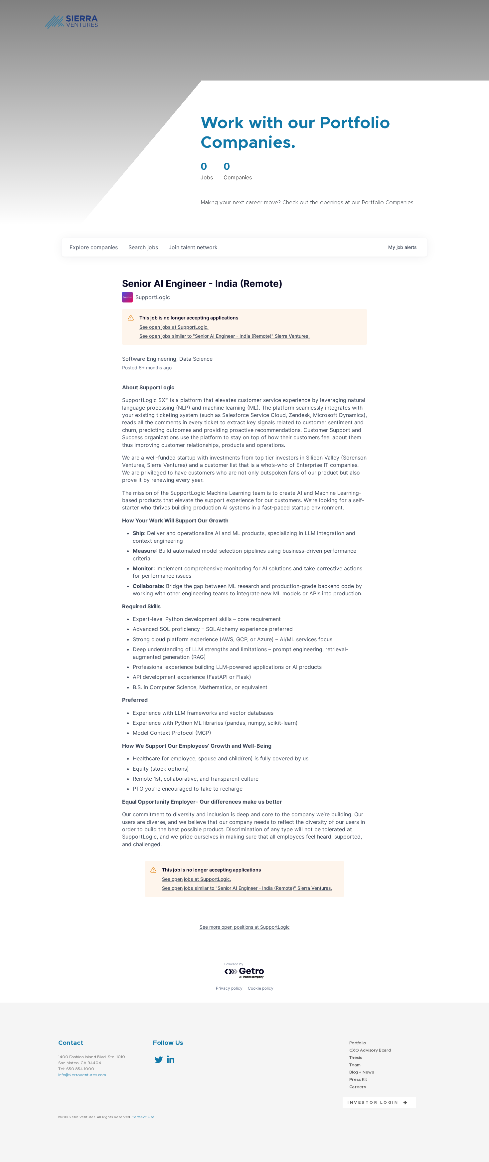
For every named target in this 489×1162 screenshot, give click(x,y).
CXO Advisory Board (370, 1050)
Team (355, 1065)
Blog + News (361, 1072)
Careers (357, 1087)
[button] (375, 1102)
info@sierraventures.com (82, 1075)
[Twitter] (159, 1059)
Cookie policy (260, 988)
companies (94, 247)
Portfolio (357, 1043)
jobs (143, 247)
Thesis (355, 1058)
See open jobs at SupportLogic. (174, 327)
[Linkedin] (170, 1059)
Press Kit (358, 1079)
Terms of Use (143, 1117)
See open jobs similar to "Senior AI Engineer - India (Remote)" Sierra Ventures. (224, 336)
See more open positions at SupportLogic (245, 927)
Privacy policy (229, 988)
